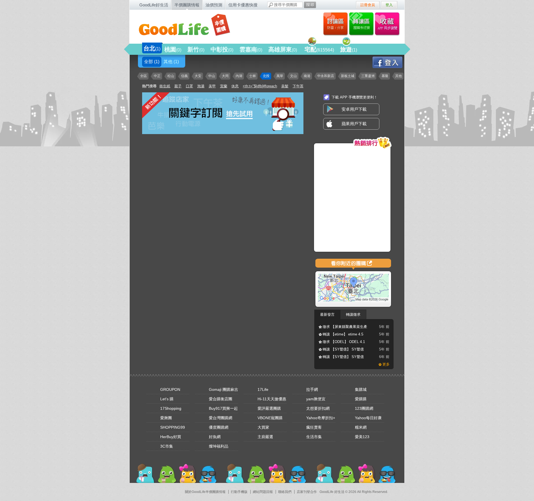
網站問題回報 (263, 492)
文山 (293, 76)
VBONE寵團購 (270, 418)
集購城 (361, 389)
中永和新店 (325, 76)
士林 (252, 76)
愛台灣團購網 (220, 418)
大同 (225, 76)
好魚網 (215, 437)
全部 (151, 61)
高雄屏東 (282, 49)
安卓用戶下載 (354, 109)
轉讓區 (362, 23)
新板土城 (347, 76)
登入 (389, 5)
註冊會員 (367, 5)
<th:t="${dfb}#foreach (260, 86)
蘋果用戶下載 (354, 123)
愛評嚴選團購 (269, 408)
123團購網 (364, 408)
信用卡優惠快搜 (243, 5)
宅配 (319, 49)
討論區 (335, 23)
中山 (211, 76)
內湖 (239, 76)
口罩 (189, 86)
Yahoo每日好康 (368, 418)
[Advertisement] (179, 175)
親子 (178, 86)
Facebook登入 (392, 62)
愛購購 (361, 399)
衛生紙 (164, 86)
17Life (263, 389)
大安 (198, 76)
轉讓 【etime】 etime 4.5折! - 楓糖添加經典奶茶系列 (345, 335)
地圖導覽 (353, 264)
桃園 (172, 49)
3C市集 (166, 446)
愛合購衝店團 (220, 399)
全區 (143, 76)
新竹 (195, 49)
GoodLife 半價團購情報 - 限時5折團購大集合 (189, 25)
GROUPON (170, 389)
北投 (266, 76)
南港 (307, 76)
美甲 (212, 86)
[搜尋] (310, 5)
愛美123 (362, 437)
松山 (170, 76)
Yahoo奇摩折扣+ (320, 418)
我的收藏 (388, 23)
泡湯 (200, 86)
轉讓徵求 (353, 314)
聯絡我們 (284, 492)
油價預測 (214, 5)
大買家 (263, 427)
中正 (157, 76)
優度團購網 (218, 427)
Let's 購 (167, 399)
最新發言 (327, 314)
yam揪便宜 (315, 399)
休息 (235, 86)
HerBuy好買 (170, 437)
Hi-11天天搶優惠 (272, 399)
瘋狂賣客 (314, 427)
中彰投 (222, 49)
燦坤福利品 (218, 446)
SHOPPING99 (172, 427)
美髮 (284, 86)
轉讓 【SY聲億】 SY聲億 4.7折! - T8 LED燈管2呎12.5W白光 (343, 350)
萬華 (279, 76)
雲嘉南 (250, 49)
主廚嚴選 (265, 437)
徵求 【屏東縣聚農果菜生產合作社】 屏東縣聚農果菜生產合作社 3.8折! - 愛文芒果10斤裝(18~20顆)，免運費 (345, 328)
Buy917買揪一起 (223, 408)
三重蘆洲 (368, 76)
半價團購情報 (186, 5)
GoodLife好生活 (153, 5)
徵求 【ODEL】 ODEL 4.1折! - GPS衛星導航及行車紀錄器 (344, 343)
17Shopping (170, 408)
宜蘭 (223, 86)
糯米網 (361, 427)
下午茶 (298, 86)
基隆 (385, 76)
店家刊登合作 (307, 492)
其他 (171, 61)
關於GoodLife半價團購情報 (205, 492)
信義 (184, 76)
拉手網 (312, 389)
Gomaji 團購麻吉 (223, 389)
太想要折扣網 (318, 408)
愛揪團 (166, 418)
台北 (152, 48)
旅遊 (348, 49)
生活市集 (314, 437)
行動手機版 (239, 492)
